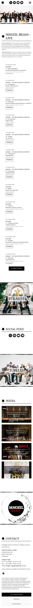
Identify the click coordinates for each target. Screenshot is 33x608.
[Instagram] (10, 2)
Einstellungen (16, 604)
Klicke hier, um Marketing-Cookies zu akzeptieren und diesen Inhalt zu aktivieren (16, 414)
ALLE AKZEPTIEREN (16, 594)
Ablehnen (16, 599)
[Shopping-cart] (21, 2)
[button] (30, 2)
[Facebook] (14, 2)
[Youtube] (18, 2)
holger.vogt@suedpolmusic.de (16, 566)
